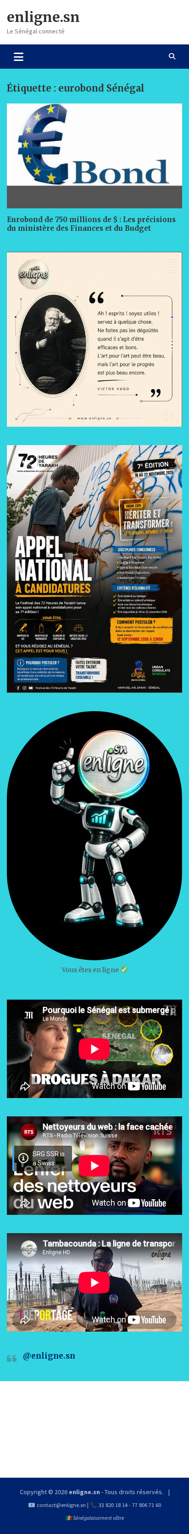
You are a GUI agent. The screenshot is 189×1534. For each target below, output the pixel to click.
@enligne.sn (49, 1356)
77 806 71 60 (146, 1504)
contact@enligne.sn (61, 1504)
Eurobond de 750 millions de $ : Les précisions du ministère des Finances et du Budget (91, 224)
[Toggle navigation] (18, 56)
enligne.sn (43, 17)
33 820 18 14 (113, 1504)
